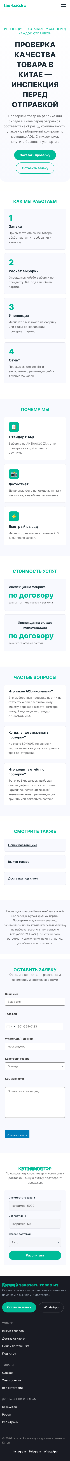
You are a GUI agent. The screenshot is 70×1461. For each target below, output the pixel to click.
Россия (7, 1414)
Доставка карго (13, 1338)
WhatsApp (51, 1307)
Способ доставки (20, 1233)
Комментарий (14, 1078)
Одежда (7, 1373)
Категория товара (17, 1058)
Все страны (10, 1422)
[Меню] (63, 5)
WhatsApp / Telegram (19, 1038)
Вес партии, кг (17, 1215)
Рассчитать (35, 1255)
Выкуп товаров (13, 1331)
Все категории (12, 1387)
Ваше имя (11, 994)
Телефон (11, 1014)
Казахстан (9, 1407)
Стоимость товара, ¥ (22, 1197)
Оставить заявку (35, 168)
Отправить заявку (17, 1135)
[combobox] (11, 1026)
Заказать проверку (35, 155)
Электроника (11, 1380)
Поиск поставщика (15, 1346)
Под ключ (9, 1353)
